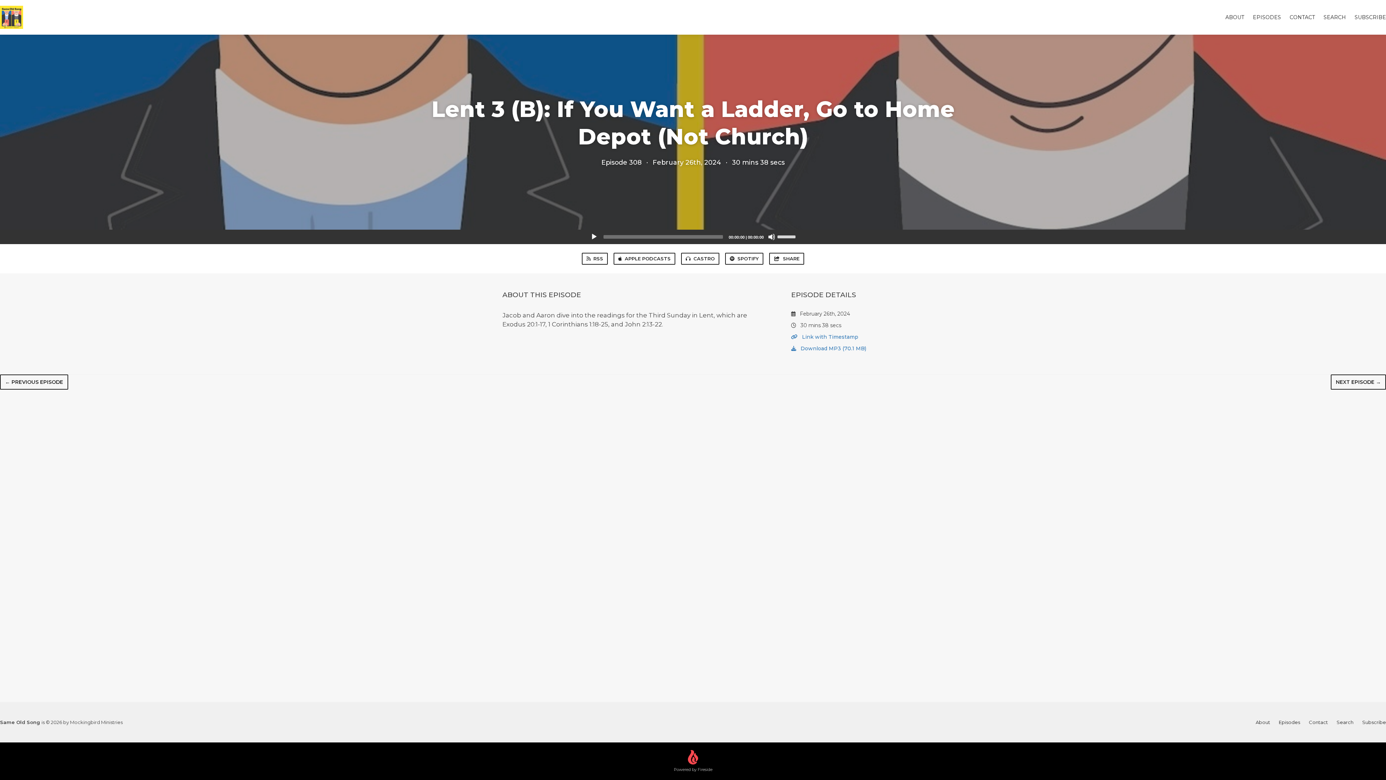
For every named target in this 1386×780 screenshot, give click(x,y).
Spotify (748, 258)
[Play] (594, 236)
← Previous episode (34, 382)
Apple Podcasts (648, 258)
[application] (693, 237)
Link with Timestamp (829, 337)
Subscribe (1370, 17)
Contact (1302, 17)
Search (1335, 17)
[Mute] (771, 236)
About (1234, 17)
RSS (598, 258)
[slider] (787, 236)
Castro (704, 258)
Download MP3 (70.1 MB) (832, 348)
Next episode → (1358, 382)
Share (791, 258)
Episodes (1267, 17)
